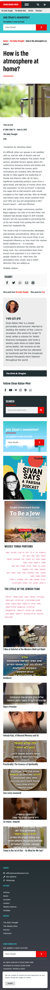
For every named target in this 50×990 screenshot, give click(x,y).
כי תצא (13, 579)
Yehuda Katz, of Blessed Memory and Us (21, 735)
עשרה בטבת (16, 604)
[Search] (41, 410)
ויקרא (43, 566)
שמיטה (32, 597)
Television (39, 11)
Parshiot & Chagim (16, 373)
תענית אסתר (18, 597)
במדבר (43, 573)
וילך (30, 583)
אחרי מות (15, 566)
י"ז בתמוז (19, 614)
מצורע (22, 566)
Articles (30, 11)
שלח (24, 573)
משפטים (16, 559)
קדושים (43, 569)
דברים (43, 579)
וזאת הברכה (16, 583)
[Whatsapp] (30, 389)
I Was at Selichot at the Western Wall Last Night (24, 649)
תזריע (29, 566)
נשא (37, 573)
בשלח (28, 559)
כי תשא (37, 562)
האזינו (25, 583)
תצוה (44, 562)
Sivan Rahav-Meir (10, 4)
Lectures (6, 899)
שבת (26, 597)
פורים (33, 604)
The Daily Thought (7, 11)
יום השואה (21, 607)
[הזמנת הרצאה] (25, 478)
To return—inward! (11, 822)
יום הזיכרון (31, 607)
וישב (37, 556)
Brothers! (7, 678)
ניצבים (35, 583)
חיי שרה (21, 552)
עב (45, 4)
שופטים (20, 579)
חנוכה (8, 604)
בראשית (42, 552)
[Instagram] (20, 389)
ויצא (7, 552)
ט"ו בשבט (26, 604)
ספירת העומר (11, 607)
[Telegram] (15, 389)
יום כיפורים (19, 600)
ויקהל (30, 562)
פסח (39, 604)
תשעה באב (10, 614)
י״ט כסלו (9, 597)
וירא (27, 552)
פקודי (25, 562)
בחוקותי (25, 569)
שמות (43, 559)
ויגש (28, 556)
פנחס (43, 576)
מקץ (32, 556)
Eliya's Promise (10, 707)
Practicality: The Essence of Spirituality (20, 764)
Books (5, 896)
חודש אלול (8, 617)
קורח (5, 138)
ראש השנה (10, 600)
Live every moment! (12, 793)
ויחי (23, 556)
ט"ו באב (40, 614)
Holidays (6, 910)
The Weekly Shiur (20, 11)
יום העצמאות (11, 610)
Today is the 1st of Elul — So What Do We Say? (23, 850)
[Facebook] (5, 389)
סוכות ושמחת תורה (32, 600)
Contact (6, 903)
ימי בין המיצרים (30, 614)
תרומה (9, 559)
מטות (38, 576)
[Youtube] (10, 389)
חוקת (13, 573)
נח (37, 552)
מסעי (32, 576)
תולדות (13, 552)
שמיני (34, 566)
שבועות (39, 610)
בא (33, 559)
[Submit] (41, 27)
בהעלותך (30, 573)
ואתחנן (36, 579)
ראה (26, 579)
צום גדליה (40, 597)
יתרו (23, 559)
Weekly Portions (10, 907)
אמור (36, 569)
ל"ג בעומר (20, 610)
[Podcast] (25, 389)
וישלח (43, 556)
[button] (26, 4)
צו (39, 566)
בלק (8, 573)
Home (5, 41)
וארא (38, 559)
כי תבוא (43, 583)
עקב (31, 579)
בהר (31, 569)
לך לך (32, 552)
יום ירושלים (30, 610)
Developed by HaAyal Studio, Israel (16, 965)
